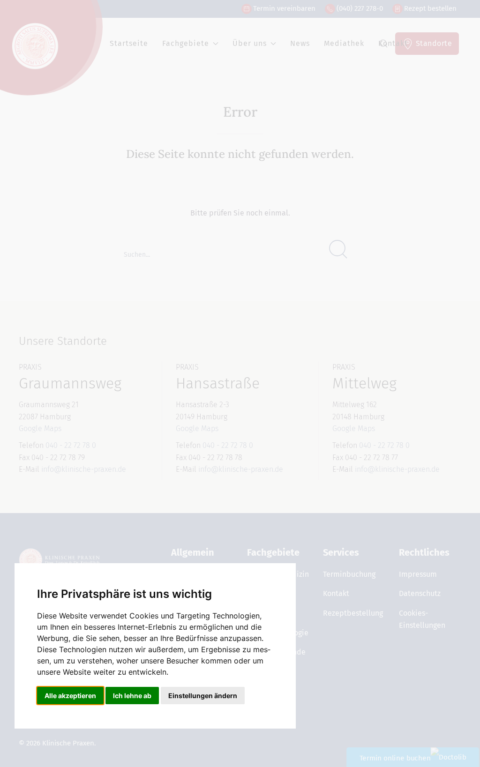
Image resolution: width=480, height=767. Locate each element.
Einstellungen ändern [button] (202, 696)
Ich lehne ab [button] (132, 696)
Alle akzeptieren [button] (70, 696)
